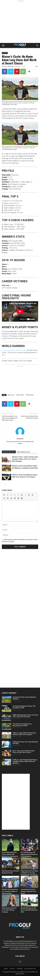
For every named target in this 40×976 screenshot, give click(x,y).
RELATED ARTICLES (9, 452)
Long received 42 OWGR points (14, 350)
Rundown (4, 52)
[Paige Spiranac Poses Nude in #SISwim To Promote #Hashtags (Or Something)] (29, 863)
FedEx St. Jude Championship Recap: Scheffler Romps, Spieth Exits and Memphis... (25, 761)
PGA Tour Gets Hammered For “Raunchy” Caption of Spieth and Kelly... (10, 891)
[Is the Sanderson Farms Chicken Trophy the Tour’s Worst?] (29, 882)
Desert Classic (20, 395)
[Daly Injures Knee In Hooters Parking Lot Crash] (10, 863)
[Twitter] (11, 71)
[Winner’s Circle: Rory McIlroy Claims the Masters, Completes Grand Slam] (6, 468)
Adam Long (11, 395)
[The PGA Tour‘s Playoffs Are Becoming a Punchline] (6, 726)
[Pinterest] (17, 71)
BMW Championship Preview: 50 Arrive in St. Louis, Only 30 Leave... (25, 716)
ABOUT (6, 968)
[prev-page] (3, 484)
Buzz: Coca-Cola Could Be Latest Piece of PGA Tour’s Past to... (23, 751)
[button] (3, 45)
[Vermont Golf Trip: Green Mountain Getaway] (6, 699)
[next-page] (6, 484)
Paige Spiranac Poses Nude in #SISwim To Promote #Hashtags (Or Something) (29, 873)
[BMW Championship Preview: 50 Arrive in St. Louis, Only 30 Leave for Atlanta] (6, 717)
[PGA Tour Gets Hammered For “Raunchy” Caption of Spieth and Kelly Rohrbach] (10, 882)
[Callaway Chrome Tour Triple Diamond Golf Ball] (6, 744)
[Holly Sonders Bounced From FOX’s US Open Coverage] (10, 900)
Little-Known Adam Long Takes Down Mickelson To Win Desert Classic (10, 418)
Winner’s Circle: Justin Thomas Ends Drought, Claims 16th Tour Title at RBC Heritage (25, 459)
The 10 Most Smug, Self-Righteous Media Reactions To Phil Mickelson (29, 854)
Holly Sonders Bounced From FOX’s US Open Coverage (9, 910)
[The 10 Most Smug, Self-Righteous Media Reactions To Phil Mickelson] (29, 845)
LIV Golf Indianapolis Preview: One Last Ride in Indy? (24, 707)
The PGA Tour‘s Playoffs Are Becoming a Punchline (22, 724)
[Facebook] (4, 71)
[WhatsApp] (23, 71)
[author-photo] (20, 436)
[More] (29, 71)
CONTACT (12, 968)
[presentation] (4, 494)
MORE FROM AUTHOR (23, 452)
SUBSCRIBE (20, 968)
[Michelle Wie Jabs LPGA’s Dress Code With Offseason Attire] (29, 900)
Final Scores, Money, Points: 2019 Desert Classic (29, 417)
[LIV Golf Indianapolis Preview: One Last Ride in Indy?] (6, 708)
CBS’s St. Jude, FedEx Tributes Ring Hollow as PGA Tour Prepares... (24, 733)
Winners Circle (29, 395)
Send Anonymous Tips (30, 968)
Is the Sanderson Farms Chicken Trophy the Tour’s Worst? (28, 891)
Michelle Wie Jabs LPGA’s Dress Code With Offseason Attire (29, 910)
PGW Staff (10, 66)
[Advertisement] (20, 22)
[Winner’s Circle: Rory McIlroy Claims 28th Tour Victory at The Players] (6, 477)
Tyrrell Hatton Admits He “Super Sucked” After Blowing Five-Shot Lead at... (10, 854)
